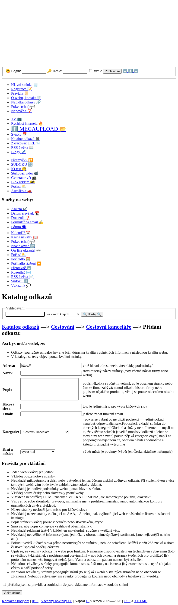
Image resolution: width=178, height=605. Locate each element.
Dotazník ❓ (20, 218)
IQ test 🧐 (18, 169)
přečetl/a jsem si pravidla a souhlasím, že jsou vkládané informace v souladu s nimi (67, 584)
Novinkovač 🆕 (23, 246)
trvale (97, 71)
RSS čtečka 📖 (22, 148)
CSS (127, 601)
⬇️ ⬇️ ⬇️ (130, 71)
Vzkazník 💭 (21, 285)
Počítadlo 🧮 (20, 259)
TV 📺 (16, 119)
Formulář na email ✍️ (27, 222)
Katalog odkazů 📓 (25, 139)
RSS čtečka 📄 (22, 277)
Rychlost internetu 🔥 (27, 123)
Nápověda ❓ (21, 111)
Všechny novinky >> (56, 601)
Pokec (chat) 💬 (23, 107)
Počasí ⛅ (18, 186)
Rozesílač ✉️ (21, 272)
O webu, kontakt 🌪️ (26, 98)
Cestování (62, 327)
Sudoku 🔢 (19, 281)
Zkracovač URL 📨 (26, 143)
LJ (87, 601)
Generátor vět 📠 (24, 178)
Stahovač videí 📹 (24, 173)
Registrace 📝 (21, 89)
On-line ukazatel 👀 (26, 250)
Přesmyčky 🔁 (22, 160)
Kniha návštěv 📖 (24, 237)
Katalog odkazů (20, 327)
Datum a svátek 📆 (25, 213)
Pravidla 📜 (20, 93)
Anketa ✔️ (19, 209)
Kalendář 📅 (20, 233)
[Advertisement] (89, 34)
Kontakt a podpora (15, 601)
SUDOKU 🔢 (22, 164)
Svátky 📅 (19, 134)
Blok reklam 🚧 (23, 182)
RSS (35, 601)
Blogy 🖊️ (18, 152)
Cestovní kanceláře (108, 327)
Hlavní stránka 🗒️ (24, 85)
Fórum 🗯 (18, 227)
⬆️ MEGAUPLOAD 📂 (38, 129)
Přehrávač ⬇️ (21, 268)
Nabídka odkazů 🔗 (26, 102)
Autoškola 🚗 (21, 191)
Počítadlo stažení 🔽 (26, 263)
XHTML (140, 601)
